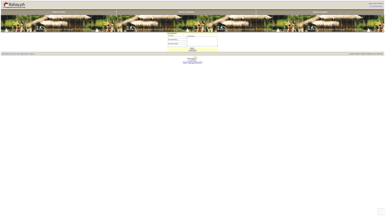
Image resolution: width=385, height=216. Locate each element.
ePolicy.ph (32, 53)
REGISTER (380, 3)
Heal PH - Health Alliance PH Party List (192, 63)
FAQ (18, 53)
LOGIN (374, 3)
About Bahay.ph (5, 53)
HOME (370, 3)
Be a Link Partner (374, 6)
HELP (380, 6)
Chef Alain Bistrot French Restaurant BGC (192, 62)
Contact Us (13, 53)
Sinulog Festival (192, 60)
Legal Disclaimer (24, 53)
